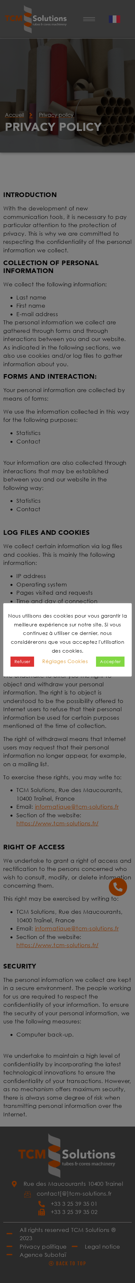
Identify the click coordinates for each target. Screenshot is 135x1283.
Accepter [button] (110, 661)
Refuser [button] (22, 661)
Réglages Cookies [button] (65, 661)
